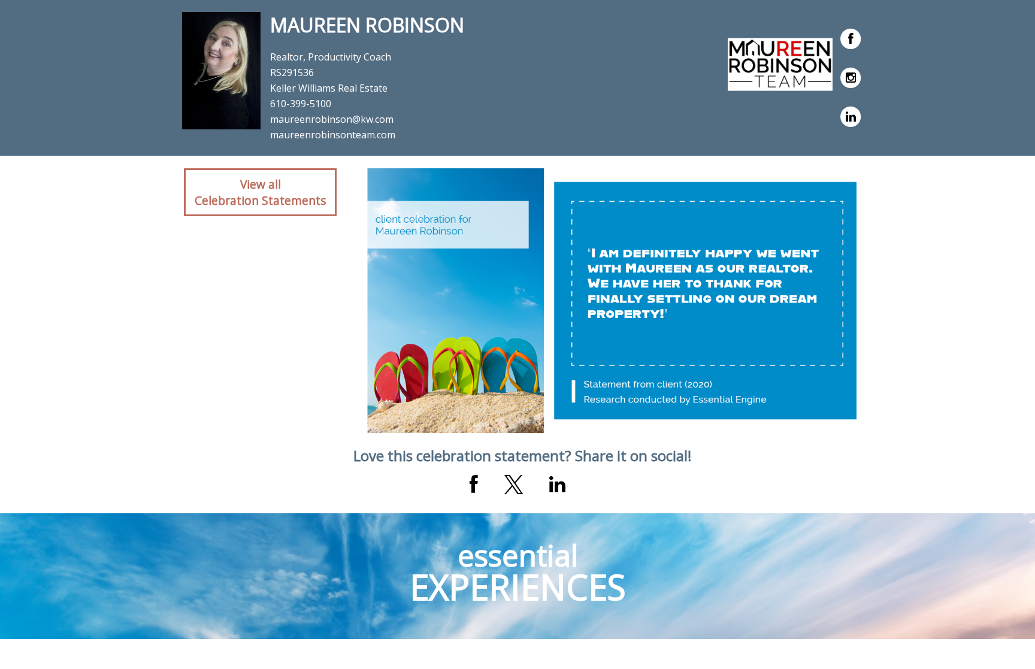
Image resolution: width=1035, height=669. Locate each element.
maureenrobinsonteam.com (332, 134)
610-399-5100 (300, 103)
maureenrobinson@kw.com (332, 119)
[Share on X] (513, 484)
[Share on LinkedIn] (557, 484)
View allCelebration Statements (260, 192)
